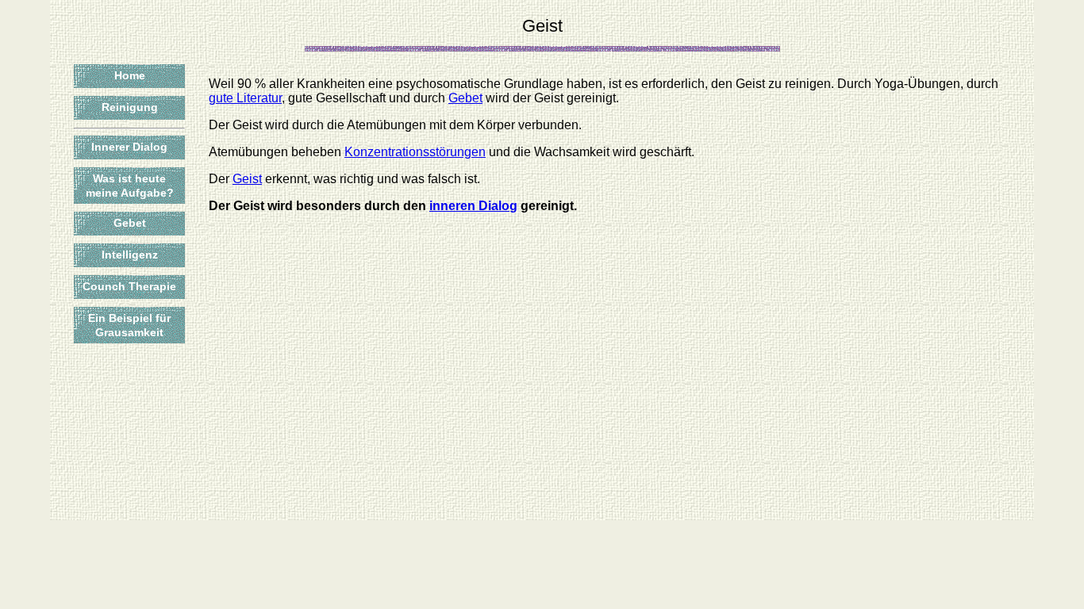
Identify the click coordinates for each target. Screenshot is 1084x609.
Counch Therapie (129, 286)
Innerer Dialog (129, 146)
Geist (247, 179)
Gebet (129, 222)
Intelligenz (130, 254)
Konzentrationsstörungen (415, 152)
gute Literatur (245, 98)
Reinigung (130, 107)
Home (129, 75)
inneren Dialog (473, 206)
